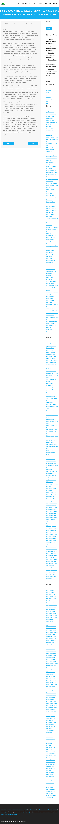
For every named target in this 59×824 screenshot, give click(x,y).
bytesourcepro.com (51, 693)
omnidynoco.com (50, 778)
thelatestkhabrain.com (52, 373)
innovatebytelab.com (51, 617)
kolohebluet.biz (50, 258)
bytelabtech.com (50, 600)
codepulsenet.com (51, 711)
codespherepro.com (51, 551)
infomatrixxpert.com (51, 638)
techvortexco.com (50, 609)
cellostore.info (49, 385)
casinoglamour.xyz (51, 271)
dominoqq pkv (44, 812)
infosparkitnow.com (51, 607)
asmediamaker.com (51, 387)
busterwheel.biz (50, 262)
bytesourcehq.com (51, 628)
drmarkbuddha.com (51, 208)
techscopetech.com (51, 680)
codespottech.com (51, 488)
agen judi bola (49, 809)
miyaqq (55, 812)
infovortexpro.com (50, 565)
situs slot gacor (50, 99)
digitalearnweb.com (51, 346)
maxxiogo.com (50, 745)
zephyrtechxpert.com (51, 669)
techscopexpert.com (51, 511)
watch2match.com (51, 281)
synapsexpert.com (51, 785)
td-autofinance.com (51, 170)
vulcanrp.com (49, 181)
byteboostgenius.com (51, 705)
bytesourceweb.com (51, 555)
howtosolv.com (50, 239)
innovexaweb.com (51, 755)
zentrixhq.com (49, 737)
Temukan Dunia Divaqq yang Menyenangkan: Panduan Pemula (51, 63)
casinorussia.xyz (50, 267)
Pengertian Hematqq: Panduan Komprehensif (51, 55)
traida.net (48, 233)
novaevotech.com (50, 649)
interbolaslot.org (50, 348)
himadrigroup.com (51, 166)
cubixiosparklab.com (51, 647)
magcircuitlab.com (51, 655)
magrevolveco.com (51, 561)
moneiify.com (49, 394)
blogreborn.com (50, 149)
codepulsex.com (50, 678)
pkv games (7, 25)
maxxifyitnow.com (50, 726)
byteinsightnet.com (51, 630)
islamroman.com (50, 168)
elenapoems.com (50, 450)
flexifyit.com (49, 743)
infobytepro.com (50, 619)
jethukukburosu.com (51, 429)
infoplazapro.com (50, 521)
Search (48, 21)
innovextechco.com (51, 651)
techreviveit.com (50, 523)
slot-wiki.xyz (49, 279)
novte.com (49, 216)
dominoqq (48, 97)
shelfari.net (49, 264)
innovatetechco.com (51, 517)
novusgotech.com (50, 747)
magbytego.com (50, 621)
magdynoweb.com (51, 682)
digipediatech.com (51, 494)
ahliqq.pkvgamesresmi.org (11, 814)
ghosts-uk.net (49, 130)
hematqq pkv (29, 810)
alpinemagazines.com (52, 179)
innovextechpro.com (51, 507)
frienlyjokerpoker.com (51, 172)
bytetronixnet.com (50, 572)
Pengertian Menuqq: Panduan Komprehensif (51, 48)
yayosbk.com (49, 252)
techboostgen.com (51, 596)
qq (47, 103)
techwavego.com (50, 676)
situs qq (25, 809)
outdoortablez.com (51, 480)
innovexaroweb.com (51, 684)
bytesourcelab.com (51, 722)
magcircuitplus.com (51, 567)
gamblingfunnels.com (51, 122)
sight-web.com (50, 164)
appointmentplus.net (51, 311)
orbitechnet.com (50, 774)
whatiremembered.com (52, 197)
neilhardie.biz (49, 254)
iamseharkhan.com (51, 371)
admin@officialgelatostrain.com (16, 23)
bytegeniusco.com (51, 528)
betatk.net (48, 327)
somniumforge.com (51, 431)
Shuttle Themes (10, 821)
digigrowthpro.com (51, 114)
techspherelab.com (51, 695)
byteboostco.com (50, 659)
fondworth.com (50, 369)
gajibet (2, 814)
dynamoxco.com (50, 751)
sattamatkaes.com (51, 404)
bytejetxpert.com (50, 574)
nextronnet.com (50, 749)
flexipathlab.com (50, 764)
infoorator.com (50, 214)
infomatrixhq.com (50, 644)
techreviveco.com (50, 686)
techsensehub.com (51, 598)
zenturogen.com (50, 753)
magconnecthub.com (51, 703)
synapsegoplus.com (51, 707)
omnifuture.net (50, 120)
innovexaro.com (50, 720)
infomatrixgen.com (51, 544)
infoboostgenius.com (51, 534)
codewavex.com (50, 657)
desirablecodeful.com (51, 471)
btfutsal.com (49, 126)
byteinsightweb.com (51, 498)
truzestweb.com (50, 783)
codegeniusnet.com (51, 623)
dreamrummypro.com (51, 354)
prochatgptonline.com (51, 156)
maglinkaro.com (50, 688)
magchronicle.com (51, 492)
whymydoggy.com (50, 343)
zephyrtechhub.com (51, 781)
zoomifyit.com (49, 797)
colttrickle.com (50, 116)
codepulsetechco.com (51, 632)
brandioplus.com (50, 757)
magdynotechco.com (51, 605)
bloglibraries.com (50, 433)
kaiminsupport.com (51, 356)
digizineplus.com (50, 718)
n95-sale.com (49, 147)
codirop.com (49, 128)
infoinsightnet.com (51, 626)
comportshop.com (50, 296)
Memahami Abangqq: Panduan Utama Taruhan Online (51, 72)
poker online (33, 809)
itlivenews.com (50, 315)
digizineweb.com (50, 634)
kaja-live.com (49, 160)
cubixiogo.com (50, 770)
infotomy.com (49, 482)
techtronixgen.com (51, 505)
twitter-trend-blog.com (51, 183)
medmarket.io (49, 477)
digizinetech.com (50, 542)
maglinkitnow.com (50, 496)
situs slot (55, 809)
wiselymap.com (50, 153)
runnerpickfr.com (50, 118)
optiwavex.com (50, 776)
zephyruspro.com (50, 730)
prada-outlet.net (50, 112)
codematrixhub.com (51, 530)
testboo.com (49, 243)
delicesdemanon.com (51, 241)
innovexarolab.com (51, 547)
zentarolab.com (50, 787)
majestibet (50, 812)
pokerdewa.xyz (50, 277)
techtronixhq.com (50, 590)
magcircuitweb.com (51, 509)
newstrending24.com (51, 321)
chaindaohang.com (51, 206)
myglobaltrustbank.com (52, 285)
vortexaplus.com (50, 768)
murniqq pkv (22, 810)
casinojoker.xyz (50, 275)
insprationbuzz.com (51, 362)
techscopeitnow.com (51, 570)
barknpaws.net (50, 383)
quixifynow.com (50, 728)
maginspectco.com (51, 576)
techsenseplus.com (51, 532)
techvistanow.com (50, 642)
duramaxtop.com (50, 459)
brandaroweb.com (51, 795)
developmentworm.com (52, 313)
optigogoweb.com (50, 793)
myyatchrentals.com (51, 396)
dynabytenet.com (50, 690)
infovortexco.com (50, 672)
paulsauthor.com (50, 469)
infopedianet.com (50, 709)
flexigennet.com (50, 473)
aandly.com (49, 329)
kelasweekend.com (51, 325)
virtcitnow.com (50, 151)
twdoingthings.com (51, 463)
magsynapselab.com (51, 503)
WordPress (23, 821)
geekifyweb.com (50, 611)
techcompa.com (50, 162)
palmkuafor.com (50, 350)
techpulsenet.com (50, 667)
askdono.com (49, 133)
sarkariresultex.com (51, 379)
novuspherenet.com (51, 772)
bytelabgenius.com (51, 515)
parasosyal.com (50, 442)
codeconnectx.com (51, 636)
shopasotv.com (50, 300)
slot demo (48, 90)
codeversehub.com (51, 699)
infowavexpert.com (51, 526)
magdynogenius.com (51, 501)
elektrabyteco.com (51, 661)
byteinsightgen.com (51, 540)
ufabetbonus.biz (50, 323)
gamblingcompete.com (52, 137)
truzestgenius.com (51, 665)
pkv (47, 101)
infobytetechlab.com (51, 549)
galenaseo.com (50, 283)
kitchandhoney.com (51, 235)
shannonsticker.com (51, 360)
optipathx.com (49, 732)
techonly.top (49, 135)
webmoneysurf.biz (51, 256)
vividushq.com (50, 766)
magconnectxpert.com (52, 663)
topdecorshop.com (51, 298)
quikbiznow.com (50, 789)
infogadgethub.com (51, 592)
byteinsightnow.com (51, 557)
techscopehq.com (50, 716)
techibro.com (49, 176)
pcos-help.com (50, 124)
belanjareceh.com (50, 358)
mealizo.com (49, 381)
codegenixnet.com (51, 553)
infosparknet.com (50, 724)
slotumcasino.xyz (50, 269)
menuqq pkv (3, 809)
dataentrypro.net (50, 352)
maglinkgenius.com (51, 653)
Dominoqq (28, 23)
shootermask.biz (50, 260)
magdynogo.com (50, 578)
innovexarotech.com (51, 563)
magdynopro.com (50, 519)
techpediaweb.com (51, 513)
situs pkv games (11, 809)
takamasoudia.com (51, 461)
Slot (31, 23)
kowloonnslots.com (51, 174)
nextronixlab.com (50, 734)
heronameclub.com (51, 475)
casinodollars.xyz (50, 273)
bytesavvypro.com (51, 538)
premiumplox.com (50, 250)
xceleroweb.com (50, 791)
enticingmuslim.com (51, 444)
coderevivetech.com (51, 559)
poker (47, 92)
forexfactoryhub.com (51, 158)
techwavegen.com (51, 536)
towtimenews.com (50, 419)
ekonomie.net (49, 308)
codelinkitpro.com (50, 594)
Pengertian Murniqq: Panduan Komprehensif (51, 41)
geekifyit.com (49, 402)
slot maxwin (35, 810)
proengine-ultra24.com (52, 227)
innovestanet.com (50, 739)
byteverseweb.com (51, 701)
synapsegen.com (50, 762)
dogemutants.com (50, 457)
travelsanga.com (50, 302)
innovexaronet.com (51, 640)
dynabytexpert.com (51, 741)
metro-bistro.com (50, 237)
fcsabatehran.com (50, 454)
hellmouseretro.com (51, 452)
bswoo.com (49, 331)
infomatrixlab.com (50, 697)
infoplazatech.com (51, 613)
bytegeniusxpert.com (51, 615)
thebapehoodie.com (51, 440)
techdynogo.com (50, 490)
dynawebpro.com (50, 760)
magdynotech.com (51, 713)
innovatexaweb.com (51, 603)
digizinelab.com (50, 674)
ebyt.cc (48, 204)
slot (11, 25)
